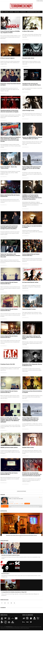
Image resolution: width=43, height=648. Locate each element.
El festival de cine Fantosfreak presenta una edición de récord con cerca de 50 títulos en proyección (31, 474)
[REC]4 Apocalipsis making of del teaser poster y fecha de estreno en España (31, 337)
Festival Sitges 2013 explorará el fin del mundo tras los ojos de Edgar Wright (31, 168)
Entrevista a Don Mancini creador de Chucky (10, 555)
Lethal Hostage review (28, 110)
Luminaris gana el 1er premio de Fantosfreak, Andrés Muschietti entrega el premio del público (9, 227)
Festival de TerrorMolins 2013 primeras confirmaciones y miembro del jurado (10, 255)
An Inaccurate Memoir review (30, 282)
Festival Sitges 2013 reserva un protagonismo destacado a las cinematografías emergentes (30, 419)
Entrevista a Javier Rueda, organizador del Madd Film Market (21, 535)
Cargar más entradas (21, 491)
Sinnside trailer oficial (28, 58)
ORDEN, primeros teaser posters (9, 447)
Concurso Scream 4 (5, 573)
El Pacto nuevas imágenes (8, 58)
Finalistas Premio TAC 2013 (8, 364)
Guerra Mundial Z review (29, 309)
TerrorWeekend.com (9, 626)
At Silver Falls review (27, 31)
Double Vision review (28, 447)
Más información (25, 39)
